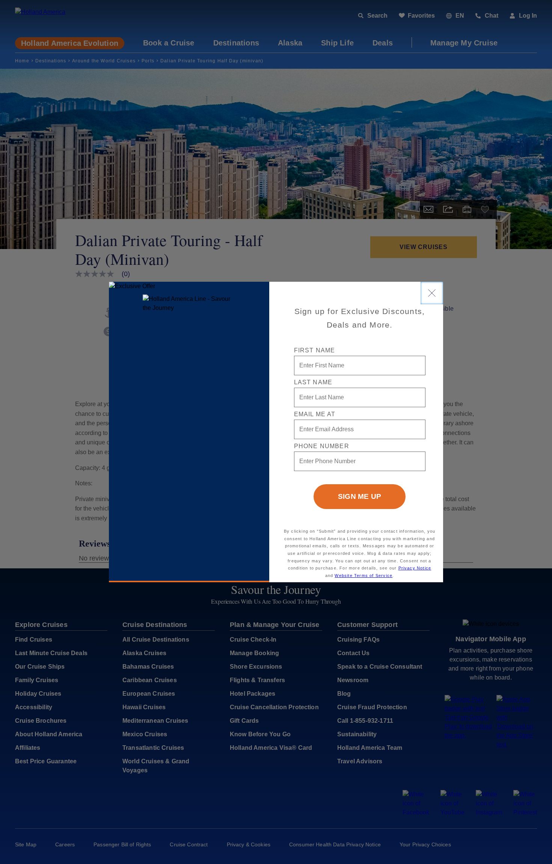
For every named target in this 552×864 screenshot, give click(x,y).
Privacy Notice (414, 568)
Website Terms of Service (363, 575)
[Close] (432, 293)
